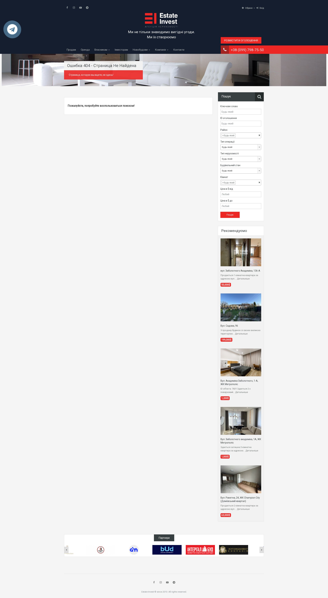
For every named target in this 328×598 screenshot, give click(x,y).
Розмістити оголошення (241, 40)
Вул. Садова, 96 (229, 325)
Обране (248, 8)
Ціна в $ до (226, 200)
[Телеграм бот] (12, 31)
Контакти (178, 49)
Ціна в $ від (226, 188)
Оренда (85, 49)
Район (223, 130)
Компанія (160, 49)
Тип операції (227, 141)
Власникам (100, 49)
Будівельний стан (230, 165)
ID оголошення (228, 118)
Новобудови (140, 49)
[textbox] (239, 135)
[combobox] (240, 135)
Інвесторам (121, 49)
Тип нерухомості (229, 153)
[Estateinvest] (161, 20)
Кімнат (224, 177)
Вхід (262, 8)
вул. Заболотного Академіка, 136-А (240, 270)
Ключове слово (229, 106)
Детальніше (243, 278)
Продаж (71, 49)
